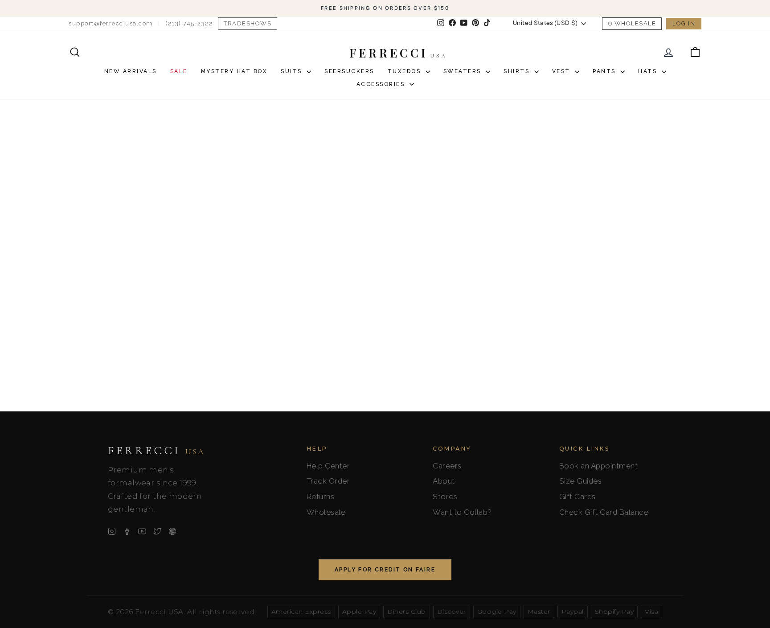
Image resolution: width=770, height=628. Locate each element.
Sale (179, 71)
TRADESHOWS (247, 23)
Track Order (328, 480)
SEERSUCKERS (349, 71)
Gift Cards (577, 496)
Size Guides (580, 480)
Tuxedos (405, 71)
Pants (605, 71)
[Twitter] (157, 531)
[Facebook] (127, 531)
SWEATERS (463, 71)
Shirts (518, 71)
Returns (321, 496)
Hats (648, 71)
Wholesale (635, 23)
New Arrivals (130, 71)
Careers (447, 465)
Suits (292, 71)
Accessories (381, 84)
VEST (562, 71)
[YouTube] (142, 531)
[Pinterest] (172, 531)
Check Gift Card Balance (604, 512)
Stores (445, 496)
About (444, 480)
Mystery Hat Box (234, 71)
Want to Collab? (462, 512)
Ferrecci (156, 450)
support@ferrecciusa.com (111, 23)
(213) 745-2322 (189, 23)
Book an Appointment (598, 465)
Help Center (328, 465)
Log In (683, 23)
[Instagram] (112, 531)
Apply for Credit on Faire (385, 569)
